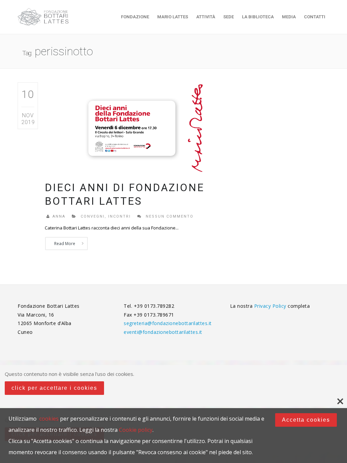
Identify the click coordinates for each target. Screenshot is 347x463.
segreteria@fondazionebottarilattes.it (168, 323)
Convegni (93, 216)
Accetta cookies (306, 420)
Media (289, 16)
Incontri (119, 216)
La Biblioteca (258, 16)
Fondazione (135, 16)
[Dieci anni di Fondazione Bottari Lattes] (132, 127)
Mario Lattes (172, 16)
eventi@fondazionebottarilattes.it (163, 332)
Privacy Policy (271, 306)
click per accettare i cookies (54, 388)
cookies (49, 418)
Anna (59, 216)
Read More (64, 243)
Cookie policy (135, 430)
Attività (205, 16)
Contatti (314, 16)
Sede (228, 16)
